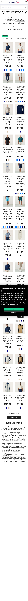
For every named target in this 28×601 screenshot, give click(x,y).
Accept (14, 309)
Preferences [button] (14, 304)
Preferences (14, 312)
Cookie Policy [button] (4, 302)
